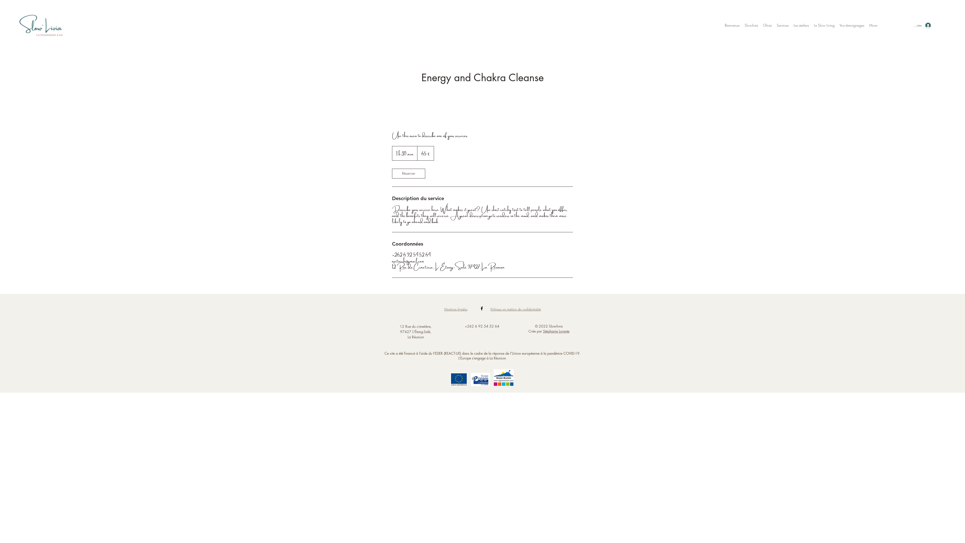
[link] (408, 173)
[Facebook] (481, 308)
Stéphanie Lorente (556, 331)
